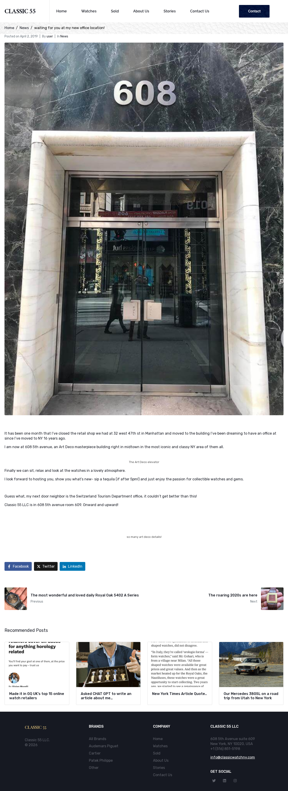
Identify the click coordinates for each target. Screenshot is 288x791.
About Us (141, 11)
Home (61, 11)
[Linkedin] (224, 780)
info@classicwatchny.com (232, 757)
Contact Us (199, 11)
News (64, 36)
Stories (170, 11)
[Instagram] (235, 780)
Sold (115, 11)
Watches (89, 11)
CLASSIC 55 (20, 12)
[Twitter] (214, 780)
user (50, 36)
